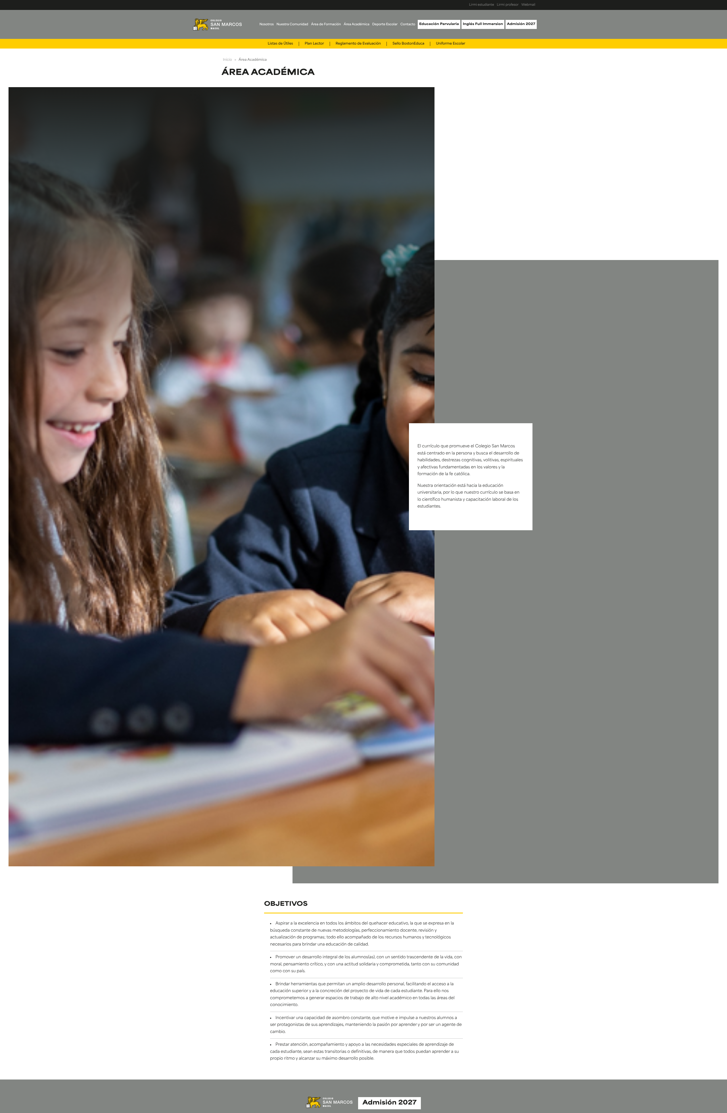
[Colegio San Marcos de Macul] (217, 24)
